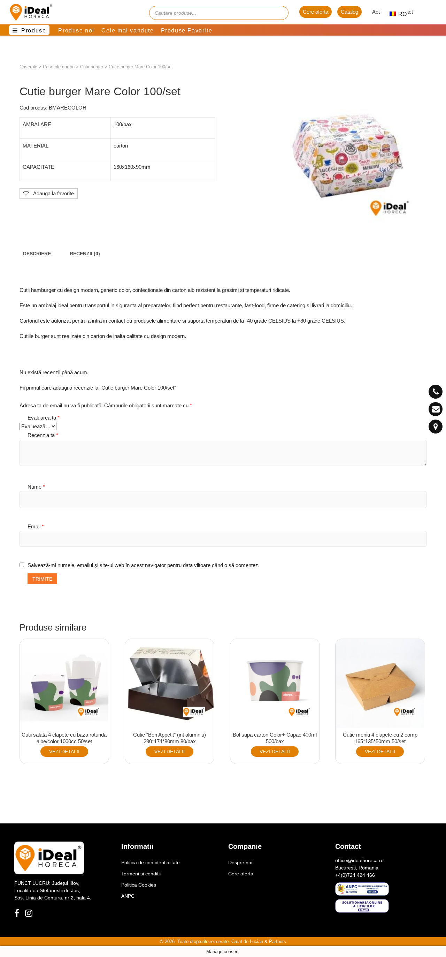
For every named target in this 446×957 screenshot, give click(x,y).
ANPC (127, 896)
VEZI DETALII (64, 751)
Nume (36, 487)
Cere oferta (315, 12)
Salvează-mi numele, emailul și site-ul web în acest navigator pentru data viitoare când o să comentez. (144, 565)
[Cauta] (280, 13)
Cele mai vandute (127, 30)
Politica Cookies (138, 885)
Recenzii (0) (85, 253)
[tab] (37, 254)
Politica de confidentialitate (150, 862)
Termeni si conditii (141, 873)
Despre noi (240, 862)
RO (399, 14)
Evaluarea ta (44, 418)
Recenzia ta (43, 435)
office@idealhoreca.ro (359, 860)
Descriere (37, 253)
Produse (33, 30)
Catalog (349, 12)
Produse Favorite (187, 30)
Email (36, 526)
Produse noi (76, 30)
